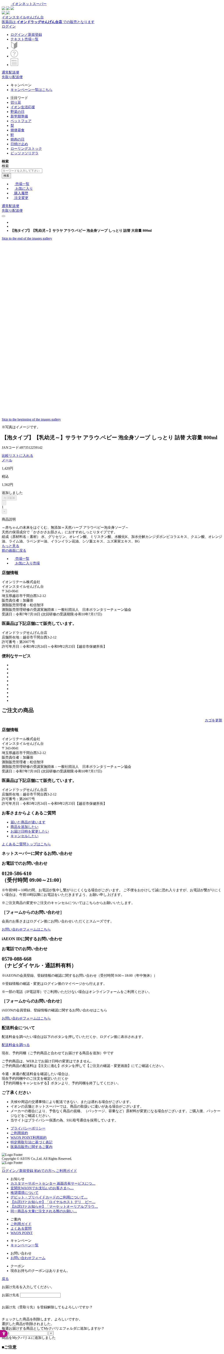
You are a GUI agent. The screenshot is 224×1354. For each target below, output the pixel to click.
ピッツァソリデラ (24, 153)
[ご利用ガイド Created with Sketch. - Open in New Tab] (14, 56)
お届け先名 (10, 1295)
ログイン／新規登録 (26, 34)
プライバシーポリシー (28, 1128)
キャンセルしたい (24, 836)
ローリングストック (26, 148)
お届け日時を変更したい (29, 831)
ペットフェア (21, 121)
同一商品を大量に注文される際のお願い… (43, 1211)
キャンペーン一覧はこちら (31, 90)
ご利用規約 (19, 1133)
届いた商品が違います (28, 822)
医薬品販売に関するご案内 (31, 1147)
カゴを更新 (213, 720)
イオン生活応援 (22, 107)
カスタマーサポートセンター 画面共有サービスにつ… (52, 1183)
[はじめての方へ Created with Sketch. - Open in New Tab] (14, 48)
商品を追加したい (24, 827)
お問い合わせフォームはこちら (26, 929)
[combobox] (22, 170)
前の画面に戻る (14, 550)
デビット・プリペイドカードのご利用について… (49, 1197)
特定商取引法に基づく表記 (31, 1142)
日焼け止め (19, 144)
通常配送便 (10, 72)
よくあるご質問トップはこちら (26, 844)
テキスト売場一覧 (24, 39)
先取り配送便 (12, 77)
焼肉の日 (17, 139)
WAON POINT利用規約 (28, 1137)
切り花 (15, 102)
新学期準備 (19, 116)
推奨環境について (24, 1193)
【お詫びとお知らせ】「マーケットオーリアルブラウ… (54, 1206)
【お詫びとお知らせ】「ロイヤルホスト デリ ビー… (52, 1202)
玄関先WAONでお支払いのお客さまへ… (42, 1188)
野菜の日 (17, 112)
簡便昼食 (17, 130)
